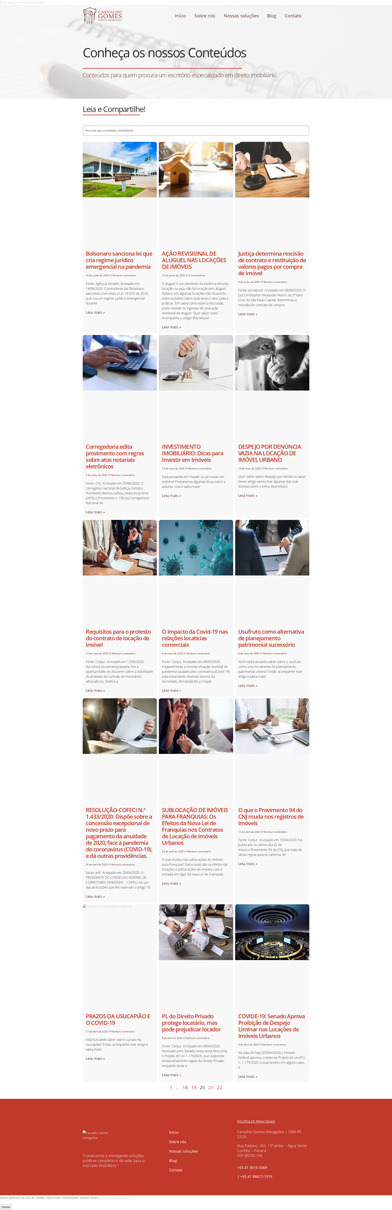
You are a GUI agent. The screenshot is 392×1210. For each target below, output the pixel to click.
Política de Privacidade (114, 1198)
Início (180, 15)
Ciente (5, 1207)
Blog (271, 15)
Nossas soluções (241, 15)
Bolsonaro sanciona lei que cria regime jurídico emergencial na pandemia (119, 260)
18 (185, 1087)
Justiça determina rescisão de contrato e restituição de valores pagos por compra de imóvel (272, 263)
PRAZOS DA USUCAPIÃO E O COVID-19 (118, 1019)
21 (211, 1087)
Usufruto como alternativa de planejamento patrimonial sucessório (271, 638)
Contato (293, 15)
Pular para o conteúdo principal (21, 2)
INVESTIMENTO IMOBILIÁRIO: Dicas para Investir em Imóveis (192, 453)
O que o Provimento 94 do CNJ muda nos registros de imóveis (271, 816)
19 (193, 1087)
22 (219, 1087)
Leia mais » (95, 312)
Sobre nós (204, 15)
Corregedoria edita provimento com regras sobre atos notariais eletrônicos (115, 456)
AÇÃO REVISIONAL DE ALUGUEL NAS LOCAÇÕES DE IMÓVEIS (194, 260)
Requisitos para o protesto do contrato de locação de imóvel (118, 638)
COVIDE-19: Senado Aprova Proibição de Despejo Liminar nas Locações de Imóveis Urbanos (271, 1026)
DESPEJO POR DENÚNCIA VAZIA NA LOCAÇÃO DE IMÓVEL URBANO (269, 453)
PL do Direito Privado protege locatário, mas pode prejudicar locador (191, 1022)
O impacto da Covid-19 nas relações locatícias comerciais (195, 638)
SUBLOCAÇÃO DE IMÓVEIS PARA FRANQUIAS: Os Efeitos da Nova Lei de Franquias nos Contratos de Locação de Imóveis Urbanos (195, 826)
